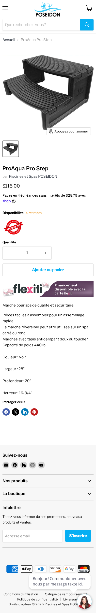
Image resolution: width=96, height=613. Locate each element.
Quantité (9, 242)
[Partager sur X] (15, 412)
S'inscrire (78, 535)
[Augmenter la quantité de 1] (45, 253)
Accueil (8, 40)
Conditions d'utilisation (20, 594)
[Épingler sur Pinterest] (34, 412)
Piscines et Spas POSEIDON (33, 176)
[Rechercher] (87, 24)
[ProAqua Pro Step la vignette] (10, 149)
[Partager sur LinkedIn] (25, 412)
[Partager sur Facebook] (6, 412)
